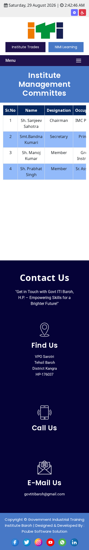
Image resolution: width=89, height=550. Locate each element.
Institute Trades (25, 47)
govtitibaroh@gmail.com (44, 494)
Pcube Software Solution (44, 531)
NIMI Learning (66, 47)
